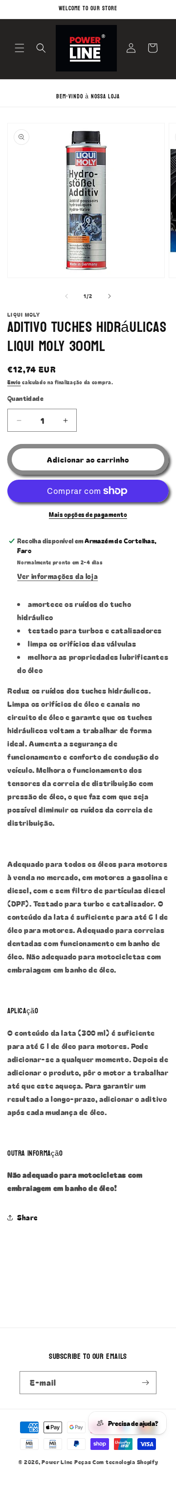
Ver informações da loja (57, 576)
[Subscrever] (145, 1382)
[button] (19, 48)
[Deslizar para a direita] (109, 296)
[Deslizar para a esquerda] (66, 296)
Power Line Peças (66, 1462)
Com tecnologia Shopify (125, 1462)
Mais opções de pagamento (88, 514)
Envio (14, 382)
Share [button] (27, 1217)
